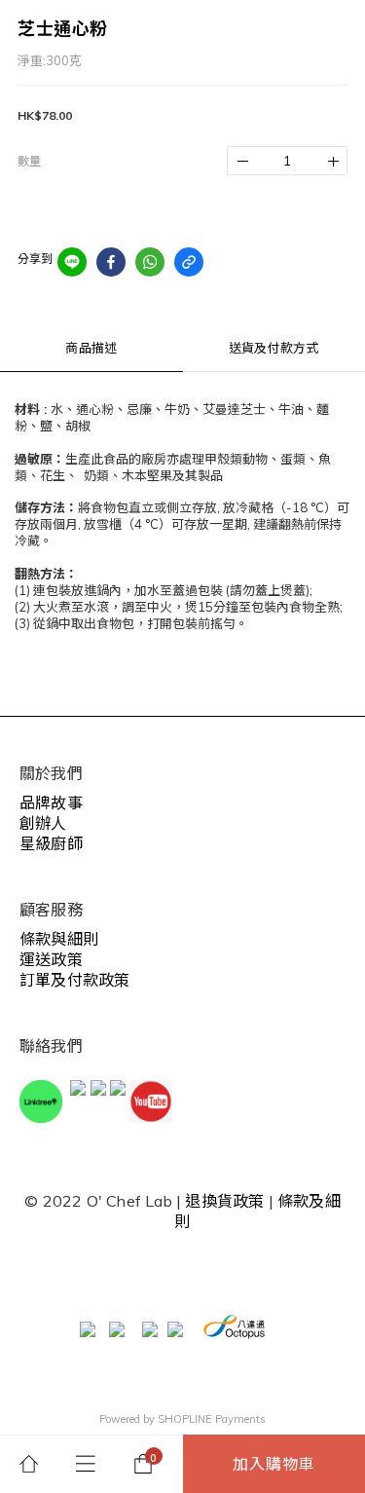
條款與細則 (58, 939)
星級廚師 (51, 843)
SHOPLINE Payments (212, 1419)
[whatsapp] (149, 262)
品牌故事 (51, 802)
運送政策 (51, 959)
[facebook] (111, 262)
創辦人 (43, 823)
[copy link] (188, 262)
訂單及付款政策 (74, 979)
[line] (72, 262)
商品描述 (91, 347)
